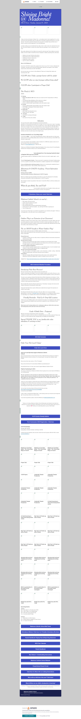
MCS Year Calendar (40, 643)
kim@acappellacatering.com (49, 397)
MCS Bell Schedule (40, 337)
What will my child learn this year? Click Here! (40, 677)
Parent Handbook (40, 649)
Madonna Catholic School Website (40, 660)
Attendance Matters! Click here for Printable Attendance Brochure (40, 632)
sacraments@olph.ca (25, 433)
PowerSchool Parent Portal (40, 666)
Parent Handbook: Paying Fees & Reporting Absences (40, 637)
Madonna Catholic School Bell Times (40, 626)
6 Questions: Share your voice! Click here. (40, 194)
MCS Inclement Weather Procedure (40, 264)
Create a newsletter (29, 715)
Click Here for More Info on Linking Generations (40, 672)
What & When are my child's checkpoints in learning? (40, 683)
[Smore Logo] (26, 2)
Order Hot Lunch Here (40, 348)
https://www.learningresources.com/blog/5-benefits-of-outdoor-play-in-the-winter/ (43, 259)
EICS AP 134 (35, 293)
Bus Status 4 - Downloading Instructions (40, 654)
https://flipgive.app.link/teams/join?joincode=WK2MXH (31, 389)
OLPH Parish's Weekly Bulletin (40, 416)
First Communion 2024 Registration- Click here (40, 422)
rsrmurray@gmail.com (30, 144)
